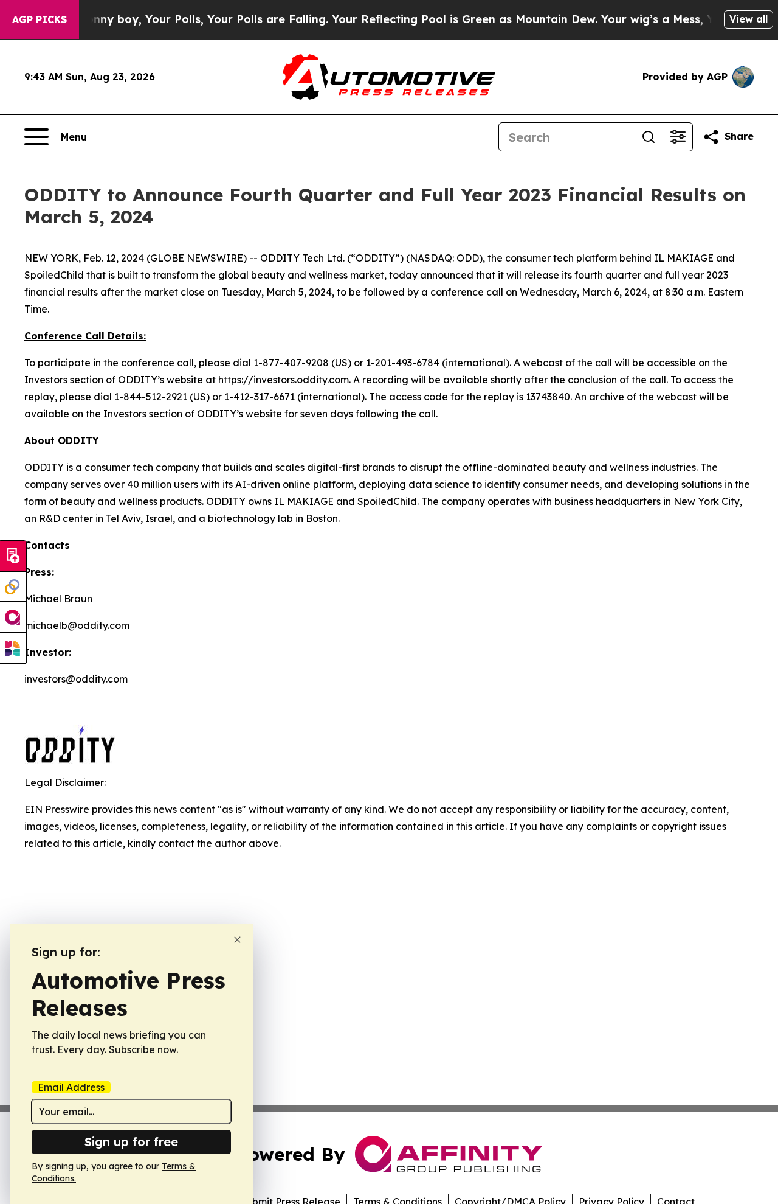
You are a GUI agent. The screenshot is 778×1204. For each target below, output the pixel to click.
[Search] (648, 137)
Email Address (71, 1087)
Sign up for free (131, 1141)
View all (748, 19)
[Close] (237, 939)
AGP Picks (39, 19)
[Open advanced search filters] (677, 137)
